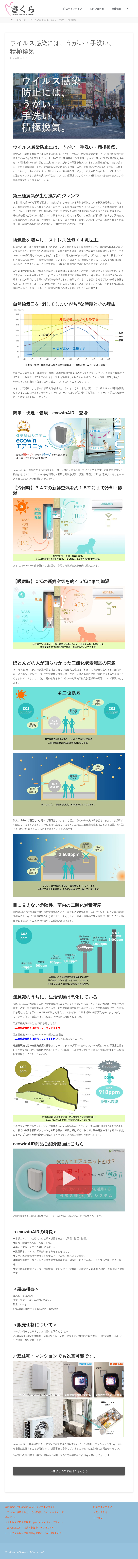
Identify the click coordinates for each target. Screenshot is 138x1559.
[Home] (11, 20)
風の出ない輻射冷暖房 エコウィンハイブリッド (30, 1506)
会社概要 (98, 1517)
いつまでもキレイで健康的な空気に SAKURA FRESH (33, 1533)
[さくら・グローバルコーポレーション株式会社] (20, 8)
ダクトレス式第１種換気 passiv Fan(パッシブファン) (34, 1522)
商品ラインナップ (102, 1506)
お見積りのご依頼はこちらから (69, 1471)
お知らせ (21, 20)
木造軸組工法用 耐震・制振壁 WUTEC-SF (29, 1527)
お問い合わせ (100, 1512)
